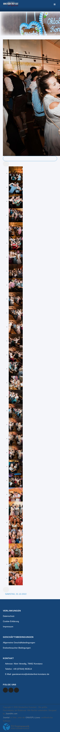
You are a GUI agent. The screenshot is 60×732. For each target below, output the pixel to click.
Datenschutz (8, 616)
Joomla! (6, 717)
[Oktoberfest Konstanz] (11, 6)
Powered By (16, 727)
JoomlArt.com (11, 714)
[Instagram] (16, 690)
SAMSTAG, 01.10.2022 (16, 594)
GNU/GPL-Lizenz (33, 717)
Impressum (8, 626)
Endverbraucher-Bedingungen (17, 648)
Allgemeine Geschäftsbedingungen (19, 642)
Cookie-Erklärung (11, 621)
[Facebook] (5, 690)
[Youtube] (11, 690)
